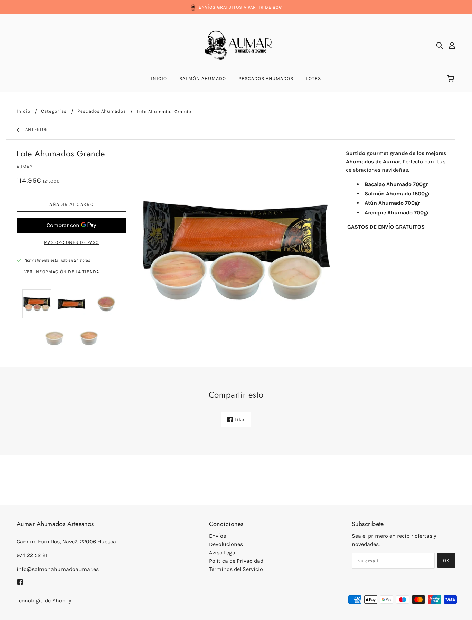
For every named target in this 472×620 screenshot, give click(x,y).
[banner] (236, 44)
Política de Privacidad (236, 560)
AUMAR (24, 166)
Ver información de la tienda (61, 271)
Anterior (36, 129)
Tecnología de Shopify (44, 600)
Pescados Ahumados (101, 111)
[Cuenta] (452, 45)
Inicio (23, 111)
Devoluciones (226, 544)
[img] (439, 45)
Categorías (54, 111)
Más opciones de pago (71, 242)
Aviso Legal (223, 552)
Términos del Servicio (236, 569)
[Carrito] (452, 78)
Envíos (217, 536)
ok (446, 560)
